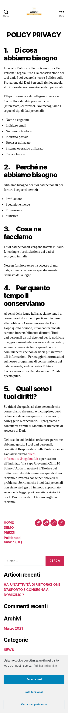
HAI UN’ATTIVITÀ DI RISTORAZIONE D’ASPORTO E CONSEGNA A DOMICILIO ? (32, 589)
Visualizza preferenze (34, 704)
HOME (9, 522)
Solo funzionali (34, 691)
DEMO (9, 527)
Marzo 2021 (13, 628)
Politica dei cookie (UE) (13, 540)
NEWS (9, 650)
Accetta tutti (34, 679)
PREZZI (9, 533)
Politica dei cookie (45, 665)
